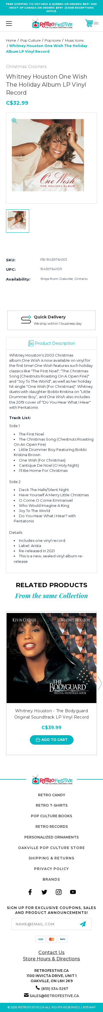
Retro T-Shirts (52, 805)
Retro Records (51, 826)
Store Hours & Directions (51, 959)
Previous (4, 683)
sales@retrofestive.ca (54, 996)
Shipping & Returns (51, 858)
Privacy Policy (51, 869)
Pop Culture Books (51, 816)
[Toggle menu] (15, 23)
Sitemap (89, 1007)
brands (51, 879)
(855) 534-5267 (54, 988)
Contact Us (51, 952)
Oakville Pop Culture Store (51, 848)
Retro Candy (51, 795)
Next (99, 683)
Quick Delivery (50, 317)
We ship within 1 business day (58, 323)
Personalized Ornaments (51, 837)
